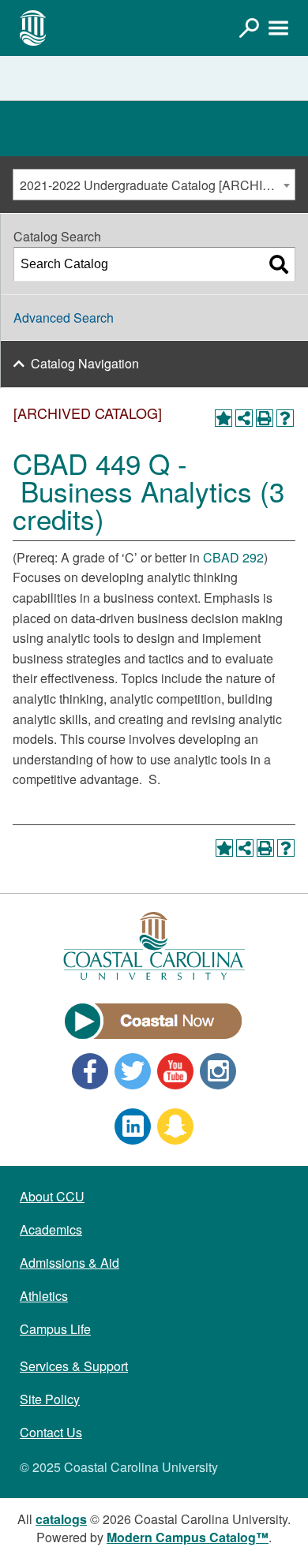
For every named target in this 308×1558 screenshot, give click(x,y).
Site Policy (50, 1399)
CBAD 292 (233, 557)
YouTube (175, 1071)
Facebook (90, 1071)
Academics (51, 1229)
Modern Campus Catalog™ (188, 1537)
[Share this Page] (244, 418)
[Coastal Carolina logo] (33, 27)
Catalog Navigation (85, 363)
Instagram (218, 1071)
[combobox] (154, 184)
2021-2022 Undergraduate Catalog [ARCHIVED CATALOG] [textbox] (157, 185)
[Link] (249, 27)
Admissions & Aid (69, 1262)
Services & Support (74, 1366)
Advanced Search (63, 317)
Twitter (132, 1071)
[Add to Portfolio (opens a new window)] (223, 418)
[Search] (278, 264)
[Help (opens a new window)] (285, 418)
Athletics (44, 1296)
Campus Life (55, 1329)
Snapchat (175, 1126)
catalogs (61, 1519)
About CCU (52, 1196)
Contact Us (51, 1432)
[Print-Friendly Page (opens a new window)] (264, 418)
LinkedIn (132, 1126)
